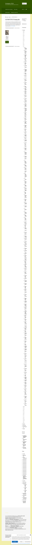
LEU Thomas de (26, 320)
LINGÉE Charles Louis (26, 347)
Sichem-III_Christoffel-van (19, 528)
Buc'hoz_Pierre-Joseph (21, 515)
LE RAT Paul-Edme (25, 200)
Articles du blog (7, 12)
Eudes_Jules (10, 520)
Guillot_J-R (11, 521)
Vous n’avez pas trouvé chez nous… (24, 502)
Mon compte (15, 9)
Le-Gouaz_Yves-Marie (21, 523)
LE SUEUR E (25, 209)
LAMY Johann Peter (26, 89)
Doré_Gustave (24, 519)
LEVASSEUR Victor (26, 329)
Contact (24, 480)
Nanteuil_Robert (15, 526)
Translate (24, 20)
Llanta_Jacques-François (18, 524)
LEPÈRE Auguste (26, 302)
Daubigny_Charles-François (10, 518)
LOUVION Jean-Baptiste (26, 393)
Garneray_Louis (17, 520)
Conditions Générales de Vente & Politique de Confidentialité (23, 543)
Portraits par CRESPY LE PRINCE (24, 442)
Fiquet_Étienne (13, 520)
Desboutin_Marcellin (7, 519)
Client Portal (24, 459)
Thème (24, 428)
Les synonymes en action (25, 439)
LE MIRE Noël (25, 193)
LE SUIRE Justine (26, 215)
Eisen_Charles (7, 520)
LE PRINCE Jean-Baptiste (26, 196)
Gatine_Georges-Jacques (23, 520)
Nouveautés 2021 (26, 488)
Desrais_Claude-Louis (21, 519)
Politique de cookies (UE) (14, 12)
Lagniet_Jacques (16, 523)
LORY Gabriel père (26, 383)
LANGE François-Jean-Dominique (26, 110)
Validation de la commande (8, 9)
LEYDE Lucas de (25, 342)
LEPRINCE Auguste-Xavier (26, 309)
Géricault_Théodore (15, 521)
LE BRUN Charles (26, 165)
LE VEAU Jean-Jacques (25, 219)
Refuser (21, 541)
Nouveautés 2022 (26, 491)
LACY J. (26, 61)
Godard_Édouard (7, 521)
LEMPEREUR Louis (25, 299)
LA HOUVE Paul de (26, 48)
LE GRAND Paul (25, 185)
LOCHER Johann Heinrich (26, 365)
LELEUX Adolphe (26, 281)
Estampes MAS (9, 3)
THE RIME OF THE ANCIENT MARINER (25, 436)
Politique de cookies (14, 543)
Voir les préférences (27, 541)
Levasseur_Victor (12, 524)
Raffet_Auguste (18, 527)
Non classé (24, 425)
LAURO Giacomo (26, 141)
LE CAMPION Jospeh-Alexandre (25, 169)
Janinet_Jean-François (10, 523)
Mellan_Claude (23, 524)
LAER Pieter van (25, 64)
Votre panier (24, 499)
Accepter (15, 541)
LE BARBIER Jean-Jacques (26, 153)
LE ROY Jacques (26, 207)
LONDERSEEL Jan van (26, 378)
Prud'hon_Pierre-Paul (7, 527)
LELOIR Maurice (25, 284)
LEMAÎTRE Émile (25, 287)
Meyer (6, 525)
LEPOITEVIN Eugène (26, 305)
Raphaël (21, 527)
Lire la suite (7, 42)
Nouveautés (24, 483)
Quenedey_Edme (13, 527)
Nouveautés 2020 (26, 485)
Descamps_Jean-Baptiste (14, 519)
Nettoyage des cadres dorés (24, 445)
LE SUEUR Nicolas (26, 212)
